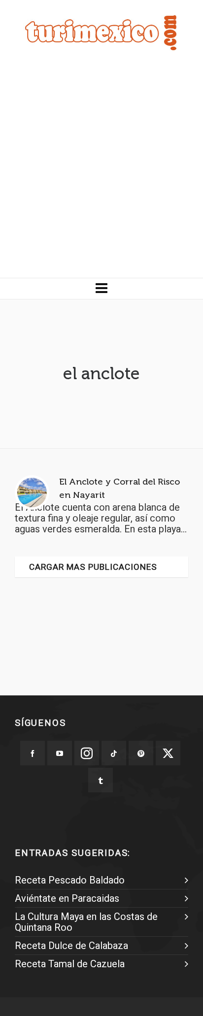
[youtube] (59, 753)
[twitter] (168, 753)
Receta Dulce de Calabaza (71, 945)
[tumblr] (100, 780)
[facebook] (32, 753)
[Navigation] (101, 288)
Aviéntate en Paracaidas (67, 898)
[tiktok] (114, 753)
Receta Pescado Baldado (70, 880)
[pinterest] (141, 753)
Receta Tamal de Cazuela (70, 964)
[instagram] (86, 753)
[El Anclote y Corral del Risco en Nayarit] (32, 492)
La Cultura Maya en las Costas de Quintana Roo (86, 922)
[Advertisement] (101, 171)
